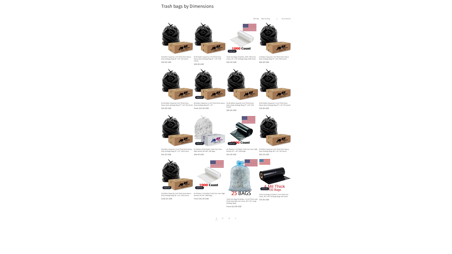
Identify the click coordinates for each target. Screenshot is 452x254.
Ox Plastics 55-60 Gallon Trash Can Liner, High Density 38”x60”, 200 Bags (208, 150)
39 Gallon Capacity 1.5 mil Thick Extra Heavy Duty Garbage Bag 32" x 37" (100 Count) (176, 150)
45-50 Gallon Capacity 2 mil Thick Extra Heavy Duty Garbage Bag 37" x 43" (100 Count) (207, 59)
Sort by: (256, 19)
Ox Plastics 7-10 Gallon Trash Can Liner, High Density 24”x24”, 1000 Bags (209, 194)
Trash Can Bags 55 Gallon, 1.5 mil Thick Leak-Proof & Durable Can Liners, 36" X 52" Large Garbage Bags (242, 201)
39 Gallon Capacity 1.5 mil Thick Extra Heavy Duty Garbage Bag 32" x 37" (209, 104)
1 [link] (216, 218)
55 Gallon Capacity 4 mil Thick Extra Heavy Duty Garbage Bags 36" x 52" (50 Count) (274, 150)
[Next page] (235, 218)
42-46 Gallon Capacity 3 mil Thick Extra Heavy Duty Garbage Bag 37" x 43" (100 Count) (240, 105)
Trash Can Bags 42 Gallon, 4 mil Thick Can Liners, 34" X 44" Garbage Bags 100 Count (273, 195)
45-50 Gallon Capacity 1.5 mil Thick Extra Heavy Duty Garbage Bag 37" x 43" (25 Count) (275, 104)
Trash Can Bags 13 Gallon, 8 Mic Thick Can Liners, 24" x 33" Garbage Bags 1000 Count (241, 58)
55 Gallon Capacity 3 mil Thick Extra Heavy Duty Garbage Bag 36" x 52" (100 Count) (176, 194)
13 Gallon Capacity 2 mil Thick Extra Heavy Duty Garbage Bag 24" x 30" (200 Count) (274, 58)
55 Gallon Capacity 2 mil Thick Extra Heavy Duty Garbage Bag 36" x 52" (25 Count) (176, 58)
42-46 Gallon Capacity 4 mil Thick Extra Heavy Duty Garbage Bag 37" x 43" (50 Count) (177, 104)
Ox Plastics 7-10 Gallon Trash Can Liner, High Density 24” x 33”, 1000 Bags (241, 150)
